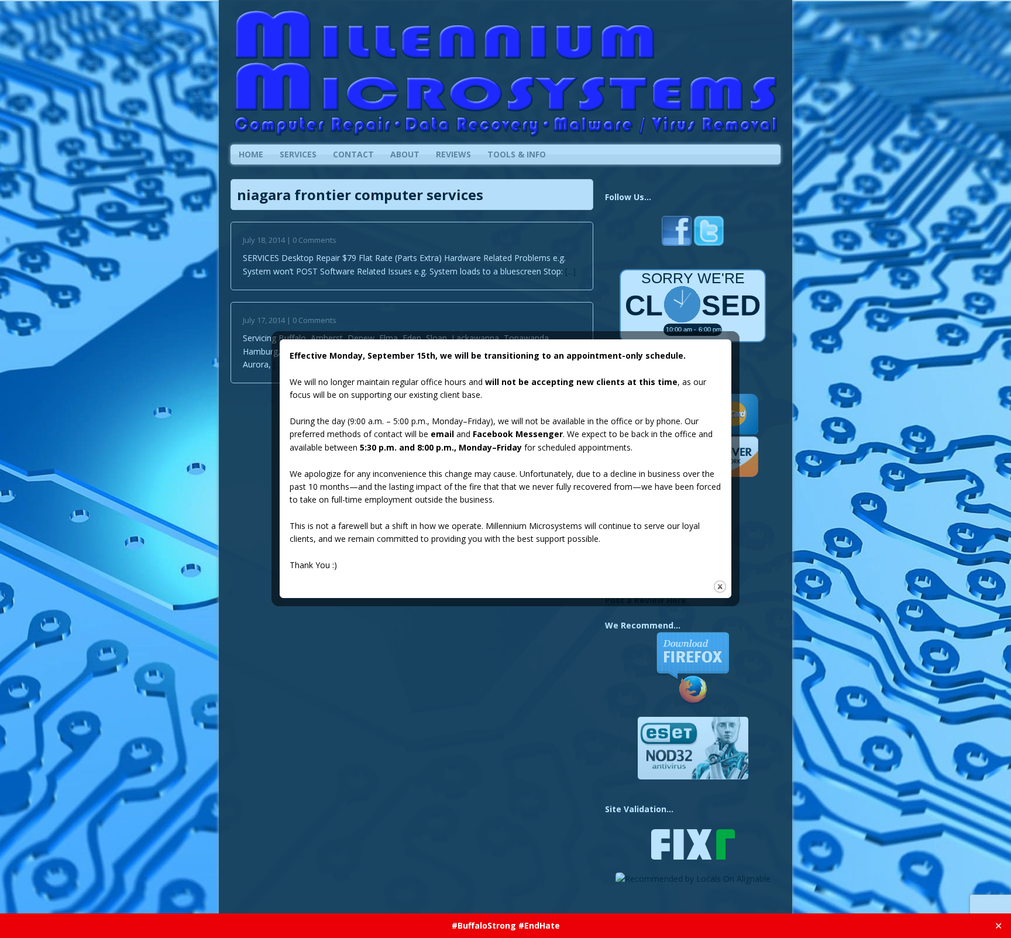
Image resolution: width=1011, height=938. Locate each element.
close (720, 586)
